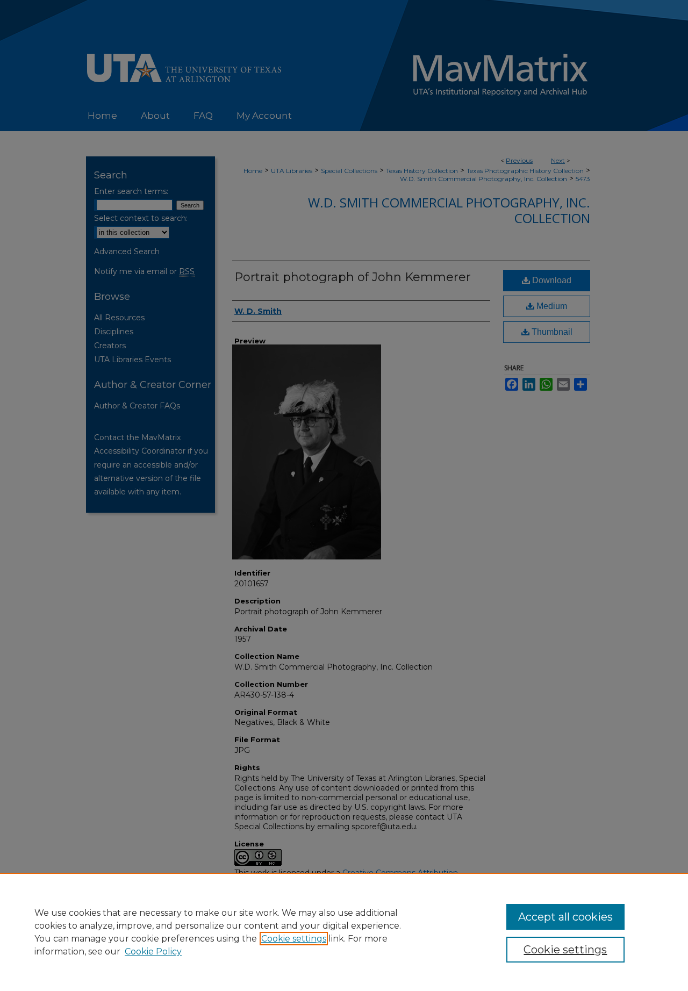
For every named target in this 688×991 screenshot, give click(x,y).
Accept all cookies (565, 916)
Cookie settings (293, 938)
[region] (344, 932)
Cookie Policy (153, 951)
